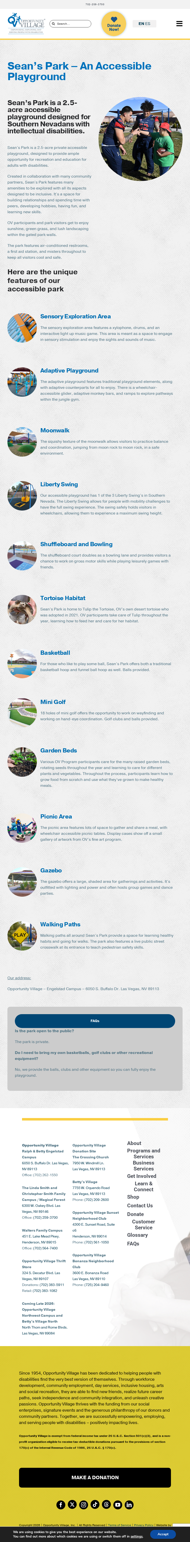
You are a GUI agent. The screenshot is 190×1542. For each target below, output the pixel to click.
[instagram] (83, 1504)
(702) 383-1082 (45, 1290)
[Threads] (106, 1504)
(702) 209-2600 (96, 1199)
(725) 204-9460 (96, 1285)
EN (141, 23)
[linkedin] (129, 1504)
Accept (163, 1534)
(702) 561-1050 (96, 1242)
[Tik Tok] (95, 1504)
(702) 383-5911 (52, 1285)
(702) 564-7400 (45, 1248)
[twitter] (72, 1504)
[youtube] (117, 1504)
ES (147, 23)
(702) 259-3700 (45, 1217)
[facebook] (60, 1504)
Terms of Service (119, 1525)
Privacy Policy (143, 1525)
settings (136, 1536)
